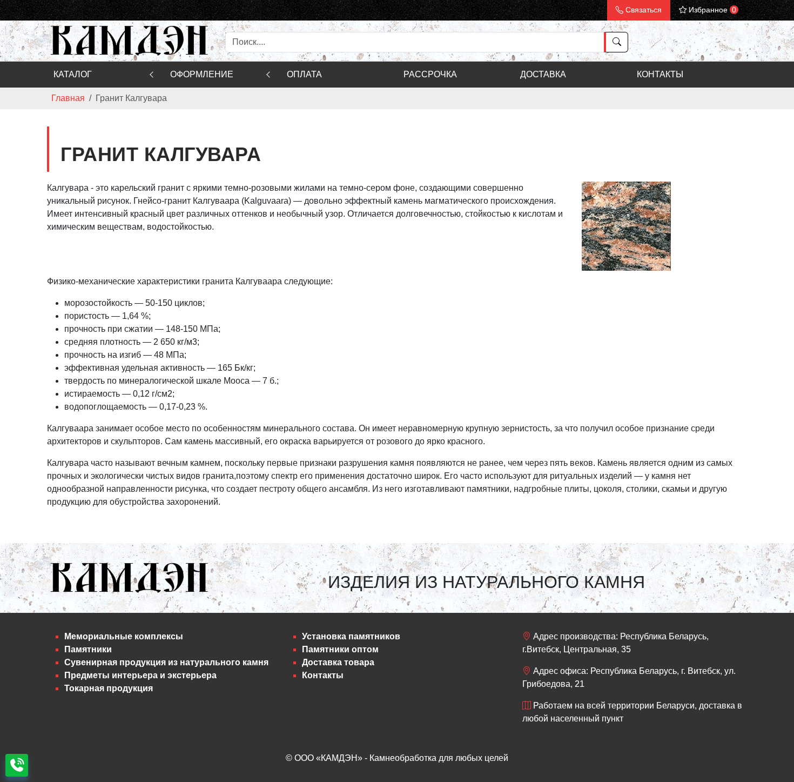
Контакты (660, 74)
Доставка (543, 74)
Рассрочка (430, 74)
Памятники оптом (340, 649)
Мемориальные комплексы (123, 636)
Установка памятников (351, 636)
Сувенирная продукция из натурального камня (166, 662)
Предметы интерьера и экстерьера (140, 675)
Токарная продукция (108, 688)
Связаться (642, 9)
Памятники (88, 649)
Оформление (201, 74)
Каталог (72, 74)
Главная (68, 98)
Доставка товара (338, 662)
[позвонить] (16, 765)
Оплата (304, 74)
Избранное (711, 9)
